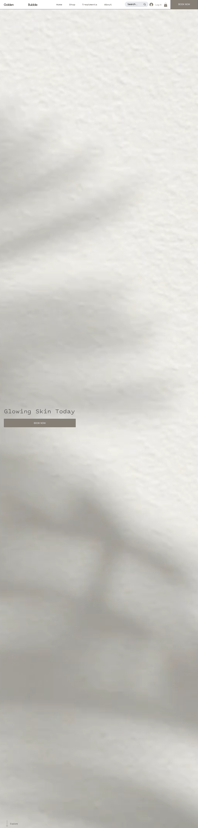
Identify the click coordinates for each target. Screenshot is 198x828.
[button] (165, 5)
